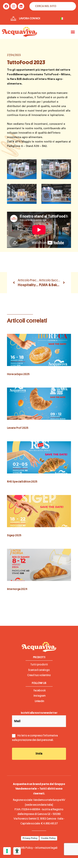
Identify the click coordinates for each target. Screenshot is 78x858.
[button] (72, 31)
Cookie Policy (48, 838)
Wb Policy (27, 848)
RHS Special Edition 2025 (22, 481)
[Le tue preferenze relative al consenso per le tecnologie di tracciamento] (7, 851)
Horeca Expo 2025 (18, 374)
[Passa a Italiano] (62, 18)
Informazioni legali (46, 848)
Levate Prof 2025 (17, 428)
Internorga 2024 (17, 589)
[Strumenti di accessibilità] (17, 851)
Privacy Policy (30, 838)
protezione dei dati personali (35, 740)
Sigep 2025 (14, 535)
